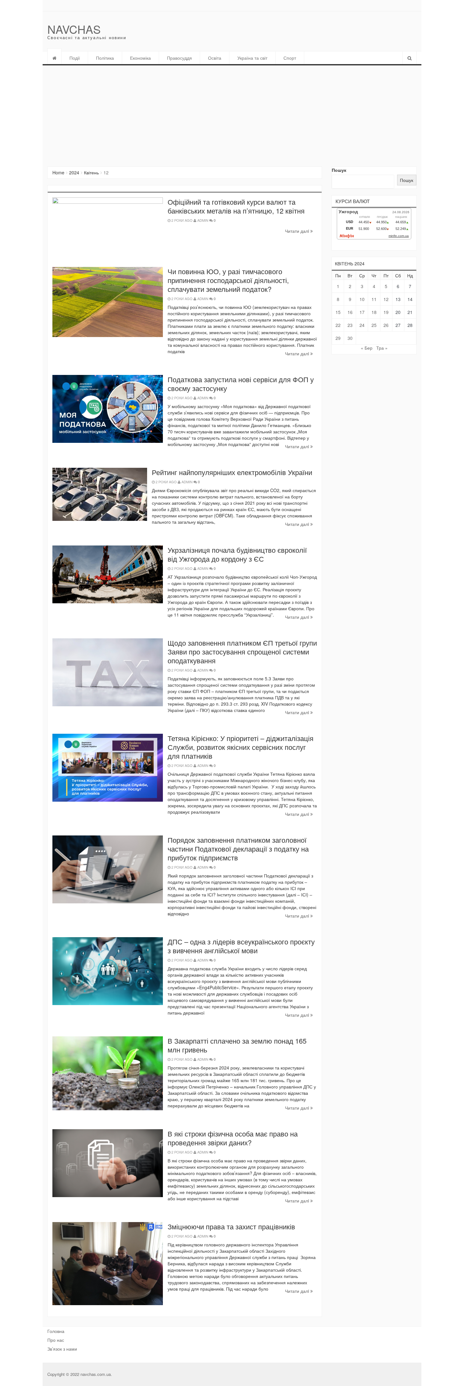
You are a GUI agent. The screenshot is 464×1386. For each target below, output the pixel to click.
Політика (105, 58)
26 (386, 325)
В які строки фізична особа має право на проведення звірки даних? (233, 1138)
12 (386, 299)
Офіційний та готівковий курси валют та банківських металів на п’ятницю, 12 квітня (236, 206)
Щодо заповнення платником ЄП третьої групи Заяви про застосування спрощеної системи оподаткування (242, 651)
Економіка (140, 58)
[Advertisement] (232, 113)
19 (386, 312)
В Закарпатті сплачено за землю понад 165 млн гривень (237, 1045)
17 (362, 312)
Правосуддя (179, 58)
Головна (55, 1331)
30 (350, 338)
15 (338, 312)
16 (350, 312)
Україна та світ (252, 58)
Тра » (382, 348)
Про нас (55, 1340)
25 (374, 325)
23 (350, 325)
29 (338, 338)
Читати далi (297, 231)
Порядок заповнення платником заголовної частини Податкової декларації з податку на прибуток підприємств (238, 848)
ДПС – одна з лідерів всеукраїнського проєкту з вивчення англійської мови (241, 946)
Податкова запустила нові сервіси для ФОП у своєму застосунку (241, 383)
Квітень (91, 172)
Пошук (339, 170)
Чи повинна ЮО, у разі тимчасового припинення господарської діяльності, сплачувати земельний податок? (228, 280)
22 (338, 325)
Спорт (289, 58)
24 (362, 325)
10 (362, 299)
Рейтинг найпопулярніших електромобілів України (232, 472)
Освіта (214, 58)
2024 (74, 172)
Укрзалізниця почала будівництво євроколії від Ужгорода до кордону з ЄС (237, 554)
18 (374, 312)
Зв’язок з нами (62, 1349)
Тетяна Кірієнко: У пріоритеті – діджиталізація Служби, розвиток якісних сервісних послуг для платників (240, 747)
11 (374, 299)
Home (58, 172)
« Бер (366, 348)
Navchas (74, 29)
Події (74, 58)
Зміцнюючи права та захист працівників (231, 1226)
